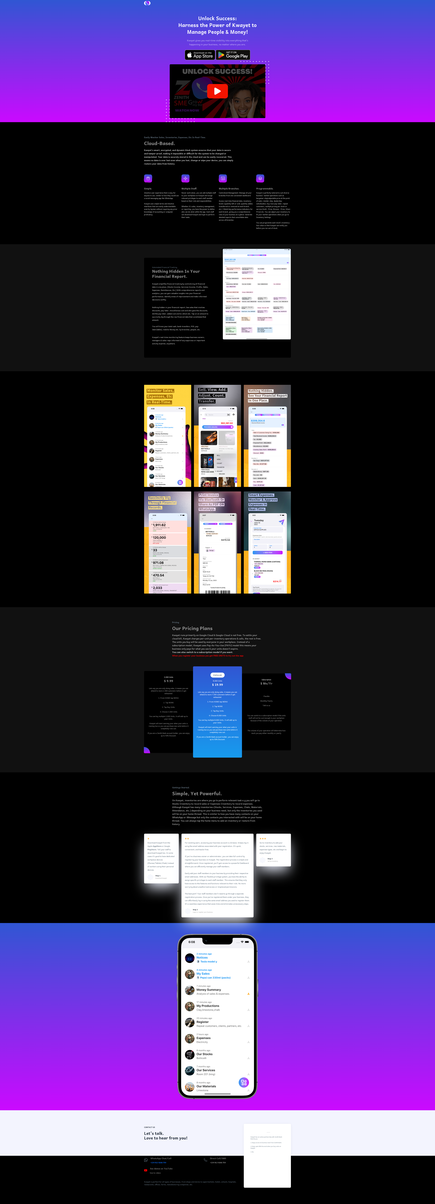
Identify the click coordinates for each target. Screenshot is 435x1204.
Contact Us (266, 742)
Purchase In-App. (168, 744)
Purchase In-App (217, 748)
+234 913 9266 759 (158, 1162)
